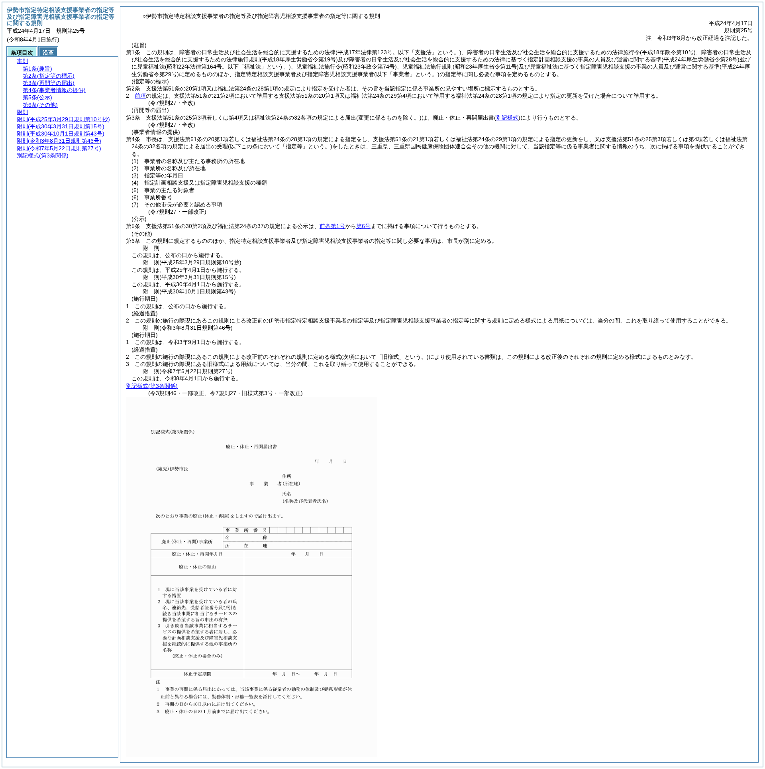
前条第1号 (332, 226)
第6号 (363, 226)
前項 (140, 95)
